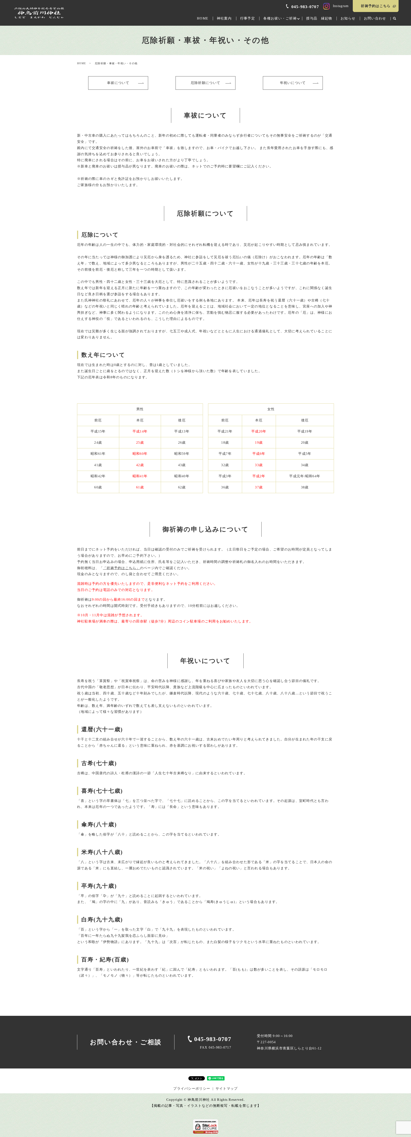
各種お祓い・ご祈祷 (280, 18)
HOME (202, 18)
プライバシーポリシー (191, 1088)
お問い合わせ (375, 18)
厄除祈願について (205, 83)
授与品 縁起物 (319, 18)
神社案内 (224, 18)
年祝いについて (293, 83)
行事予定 (247, 18)
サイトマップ (227, 1088)
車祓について (118, 83)
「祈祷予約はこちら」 (121, 568)
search (394, 18)
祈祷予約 (375, 6)
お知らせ (348, 18)
